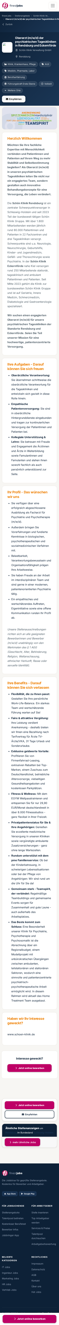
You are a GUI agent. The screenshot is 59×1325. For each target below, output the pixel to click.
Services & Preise (40, 1228)
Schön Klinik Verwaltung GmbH (34, 50)
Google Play (29, 1194)
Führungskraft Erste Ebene (21, 83)
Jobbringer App (10, 1235)
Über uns (36, 1286)
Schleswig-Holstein (43, 1132)
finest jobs (6, 16)
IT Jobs (6, 1267)
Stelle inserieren (39, 1212)
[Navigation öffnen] (53, 5)
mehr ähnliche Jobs (24, 1142)
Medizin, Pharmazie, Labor (21, 70)
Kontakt (35, 1280)
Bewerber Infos (10, 1229)
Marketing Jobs (10, 1278)
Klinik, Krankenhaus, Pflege (22, 64)
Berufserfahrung (16, 77)
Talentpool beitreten (12, 1218)
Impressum (37, 1263)
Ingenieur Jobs (10, 1272)
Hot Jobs (36, 1292)
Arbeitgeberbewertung (43, 1244)
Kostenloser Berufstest (14, 1223)
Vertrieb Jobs (9, 1289)
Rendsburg (11, 1132)
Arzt (47, 64)
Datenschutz (38, 1269)
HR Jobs (6, 1284)
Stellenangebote (22, 16)
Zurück (8, 24)
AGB (33, 1275)
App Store (11, 1194)
